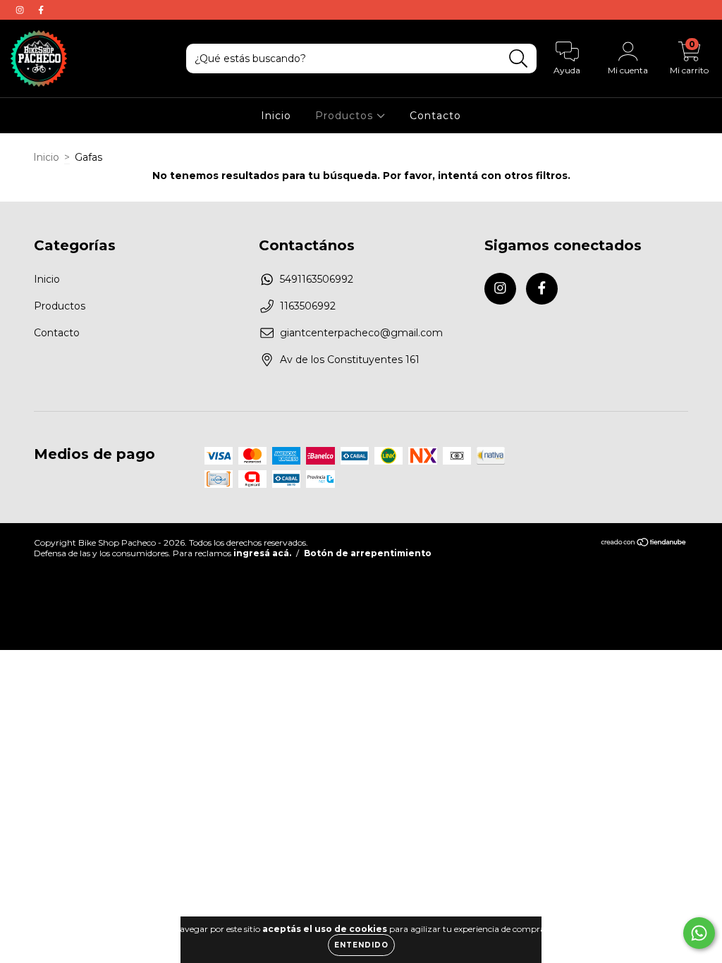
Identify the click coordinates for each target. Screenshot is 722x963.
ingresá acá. (262, 553)
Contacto (435, 115)
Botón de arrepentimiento (368, 553)
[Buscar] (518, 58)
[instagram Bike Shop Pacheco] (21, 10)
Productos (346, 115)
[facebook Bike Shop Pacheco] (41, 10)
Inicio (276, 115)
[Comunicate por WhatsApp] (699, 933)
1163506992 (308, 306)
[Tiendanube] (644, 543)
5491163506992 (316, 279)
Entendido (361, 945)
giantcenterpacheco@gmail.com (361, 332)
